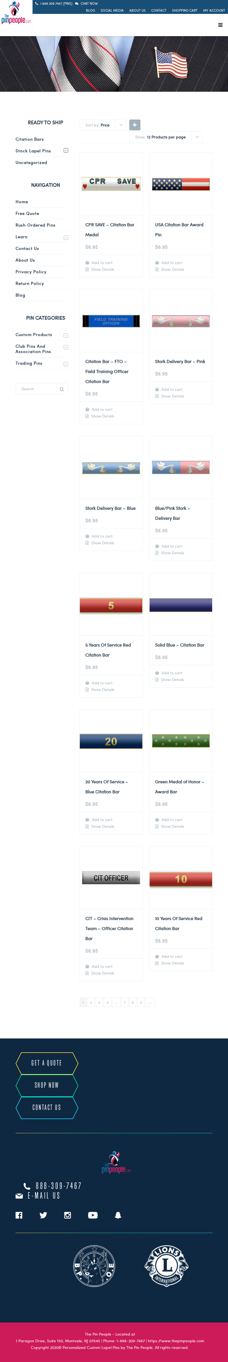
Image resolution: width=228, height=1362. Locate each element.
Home (22, 201)
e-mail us (44, 1196)
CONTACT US (47, 1107)
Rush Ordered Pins (36, 225)
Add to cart (102, 262)
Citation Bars (30, 139)
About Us (137, 10)
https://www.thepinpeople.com (176, 1340)
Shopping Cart (185, 10)
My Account (214, 10)
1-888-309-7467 (131, 1340)
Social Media (112, 10)
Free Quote (27, 213)
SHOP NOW (47, 1085)
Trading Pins (29, 363)
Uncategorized (31, 162)
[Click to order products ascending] (135, 124)
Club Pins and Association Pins (33, 348)
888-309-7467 (59, 1186)
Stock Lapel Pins (33, 150)
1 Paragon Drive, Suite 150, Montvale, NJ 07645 (58, 1340)
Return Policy (30, 283)
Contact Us (27, 248)
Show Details (102, 269)
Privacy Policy (31, 271)
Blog (90, 10)
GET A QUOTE (47, 1063)
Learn (22, 236)
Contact (159, 10)
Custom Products (34, 334)
